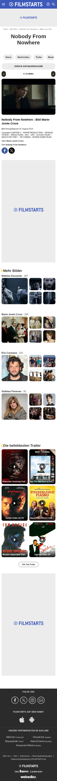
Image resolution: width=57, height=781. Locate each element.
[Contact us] (42, 700)
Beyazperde (11, 741)
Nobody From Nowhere (28, 29)
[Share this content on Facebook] (5, 150)
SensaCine (38, 737)
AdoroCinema (37, 741)
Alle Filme (13, 29)
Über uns (7, 756)
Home (5, 29)
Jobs (15, 756)
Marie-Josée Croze (15, 141)
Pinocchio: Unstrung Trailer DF (15, 481)
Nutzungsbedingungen (42, 756)
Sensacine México (25, 745)
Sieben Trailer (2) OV (15, 518)
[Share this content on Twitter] (12, 150)
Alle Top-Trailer (28, 564)
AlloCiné (10, 737)
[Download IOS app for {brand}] (23, 719)
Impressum (25, 756)
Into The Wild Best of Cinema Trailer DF (42, 481)
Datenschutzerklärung (20, 759)
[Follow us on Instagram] (33, 700)
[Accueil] (25, 4)
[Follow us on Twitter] (24, 700)
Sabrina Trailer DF (42, 554)
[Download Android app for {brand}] (33, 719)
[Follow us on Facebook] (15, 700)
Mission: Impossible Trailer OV (15, 554)
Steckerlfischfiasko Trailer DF (42, 518)
